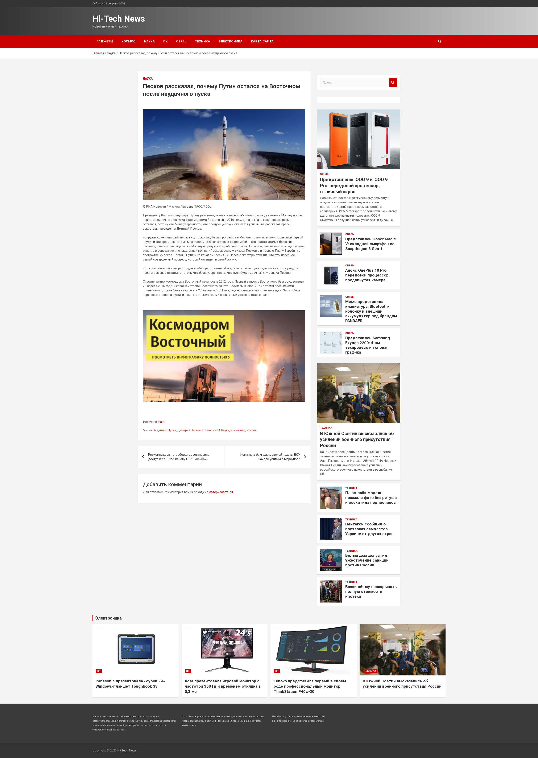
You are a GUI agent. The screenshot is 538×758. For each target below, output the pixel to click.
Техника (202, 41)
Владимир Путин (164, 430)
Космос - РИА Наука (215, 430)
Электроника (231, 41)
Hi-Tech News (118, 19)
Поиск (393, 82)
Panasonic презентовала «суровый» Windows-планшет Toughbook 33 (130, 684)
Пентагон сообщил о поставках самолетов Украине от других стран (369, 529)
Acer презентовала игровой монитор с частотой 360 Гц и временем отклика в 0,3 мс (223, 686)
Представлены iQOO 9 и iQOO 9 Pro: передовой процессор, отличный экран (354, 185)
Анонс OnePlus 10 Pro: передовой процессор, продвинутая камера (367, 275)
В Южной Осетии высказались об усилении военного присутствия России (357, 439)
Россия (252, 430)
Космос (128, 41)
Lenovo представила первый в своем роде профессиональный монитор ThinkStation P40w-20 (310, 686)
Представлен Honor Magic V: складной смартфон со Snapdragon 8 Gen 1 (370, 244)
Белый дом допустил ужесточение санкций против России (367, 560)
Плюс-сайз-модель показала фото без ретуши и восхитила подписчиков (371, 497)
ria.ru (161, 422)
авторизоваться (221, 492)
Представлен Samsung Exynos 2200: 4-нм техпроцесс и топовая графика (367, 345)
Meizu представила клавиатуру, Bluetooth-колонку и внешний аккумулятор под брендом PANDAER (371, 311)
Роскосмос (238, 430)
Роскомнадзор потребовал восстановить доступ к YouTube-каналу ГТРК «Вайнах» (178, 457)
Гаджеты (105, 41)
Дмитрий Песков (189, 430)
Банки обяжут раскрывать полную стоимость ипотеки (371, 591)
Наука (149, 41)
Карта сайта (262, 41)
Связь (181, 41)
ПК (165, 41)
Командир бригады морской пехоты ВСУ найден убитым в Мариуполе (270, 457)
